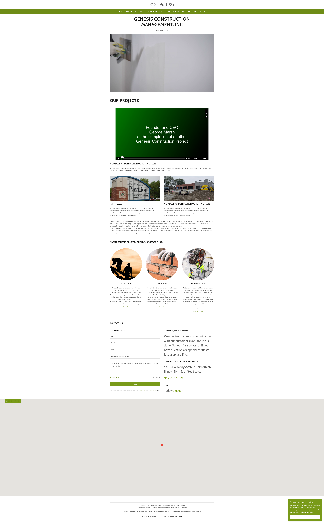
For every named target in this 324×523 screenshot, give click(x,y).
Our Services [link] (178, 11)
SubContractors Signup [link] (159, 11)
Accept (305, 517)
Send (135, 384)
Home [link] (121, 11)
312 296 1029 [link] (162, 4)
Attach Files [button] (115, 377)
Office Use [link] (191, 11)
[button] (131, 11)
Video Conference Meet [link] (171, 517)
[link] (162, 25)
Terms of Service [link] (152, 390)
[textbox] (135, 336)
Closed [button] (177, 390)
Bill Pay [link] (142, 11)
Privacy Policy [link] (141, 390)
